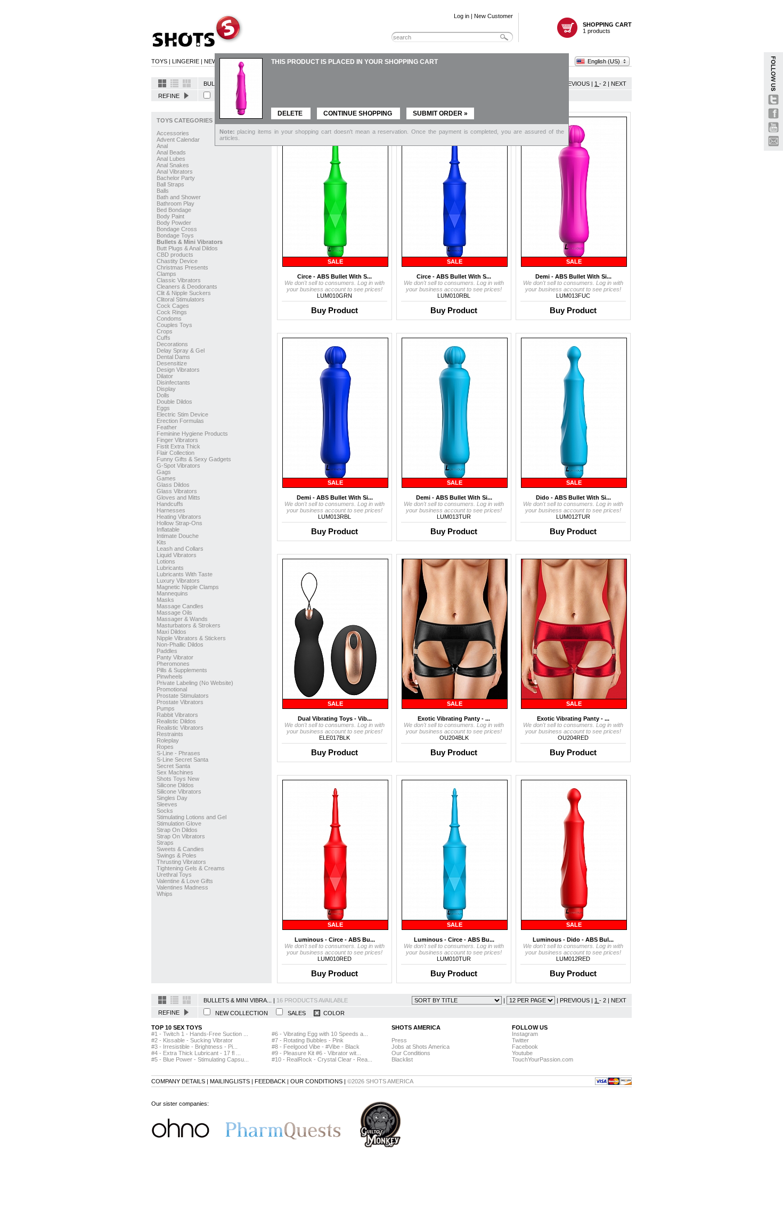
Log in (461, 16)
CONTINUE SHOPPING (358, 113)
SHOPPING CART (607, 24)
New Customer (493, 16)
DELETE (291, 113)
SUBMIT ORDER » (440, 113)
